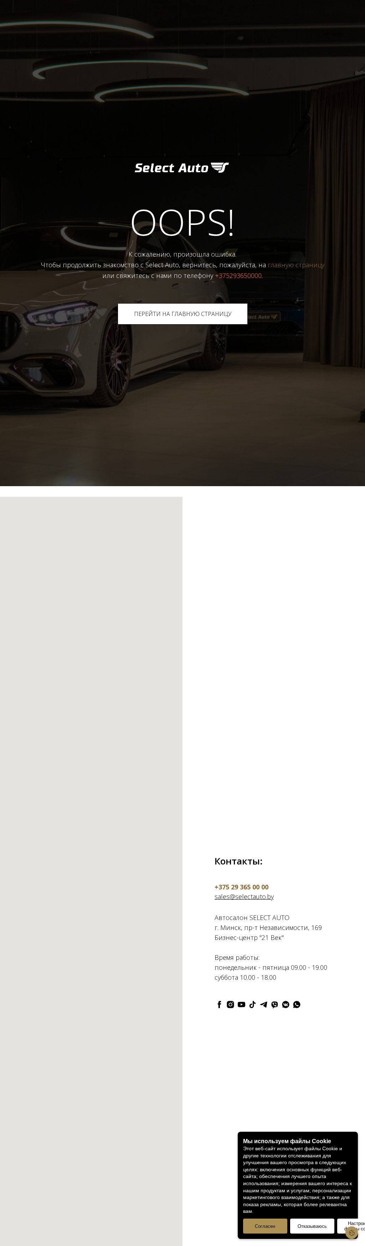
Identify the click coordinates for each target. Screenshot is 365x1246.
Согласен (265, 1226)
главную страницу (296, 645)
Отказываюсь (312, 1226)
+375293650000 (238, 655)
